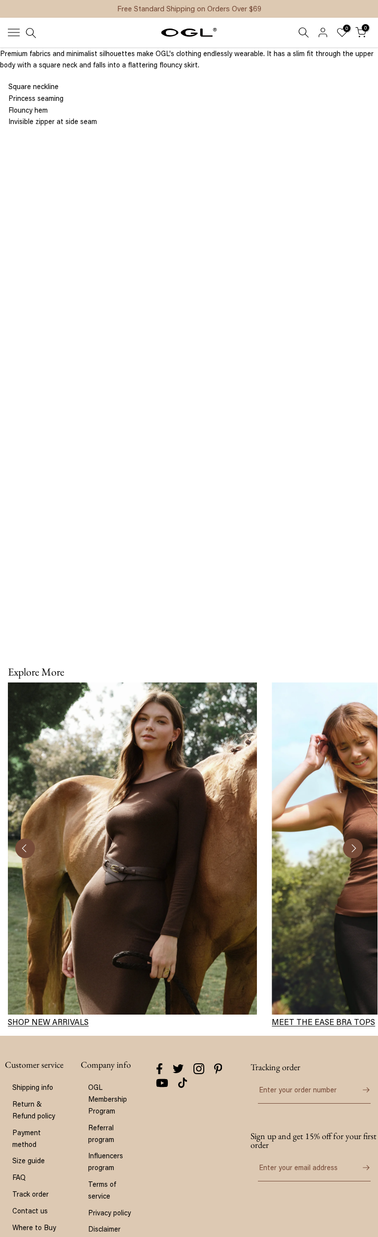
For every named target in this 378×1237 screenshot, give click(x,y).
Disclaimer (104, 1229)
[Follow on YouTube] (162, 1083)
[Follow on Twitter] (178, 1069)
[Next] (353, 848)
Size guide (28, 1160)
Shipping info (32, 1087)
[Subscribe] (361, 1168)
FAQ (19, 1177)
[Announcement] (189, 8)
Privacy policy (109, 1212)
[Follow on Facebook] (159, 1069)
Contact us (30, 1210)
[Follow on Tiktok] (182, 1083)
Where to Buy (34, 1227)
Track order (30, 1194)
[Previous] (25, 848)
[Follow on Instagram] (198, 1069)
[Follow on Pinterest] (218, 1069)
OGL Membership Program (107, 1098)
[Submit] (361, 1090)
